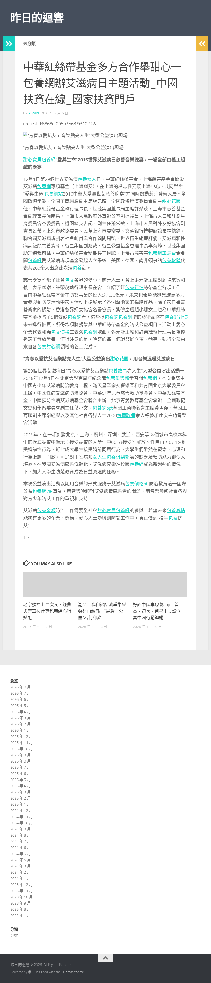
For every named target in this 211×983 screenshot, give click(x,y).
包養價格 (60, 332)
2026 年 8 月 (20, 687)
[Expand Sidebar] (9, 43)
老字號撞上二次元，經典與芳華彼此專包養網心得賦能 (47, 611)
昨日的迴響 (37, 18)
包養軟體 (171, 260)
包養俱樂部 (117, 378)
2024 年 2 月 (20, 872)
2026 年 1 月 (20, 730)
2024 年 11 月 (21, 816)
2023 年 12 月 (21, 884)
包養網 (44, 186)
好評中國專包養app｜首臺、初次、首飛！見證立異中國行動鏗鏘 (157, 611)
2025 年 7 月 (20, 767)
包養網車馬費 (162, 253)
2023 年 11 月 (21, 891)
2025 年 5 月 (20, 779)
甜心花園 (171, 201)
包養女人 (87, 179)
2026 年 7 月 (20, 693)
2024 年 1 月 (20, 878)
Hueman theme (72, 972)
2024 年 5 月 (20, 854)
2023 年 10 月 (21, 897)
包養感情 (176, 510)
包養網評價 (176, 317)
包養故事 (118, 371)
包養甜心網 (48, 347)
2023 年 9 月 (20, 903)
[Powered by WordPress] (29, 972)
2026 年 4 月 (20, 712)
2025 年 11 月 (21, 742)
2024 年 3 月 (20, 866)
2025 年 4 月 (20, 786)
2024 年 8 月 (20, 835)
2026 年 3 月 (20, 718)
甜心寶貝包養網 (39, 160)
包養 (77, 268)
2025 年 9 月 (20, 755)
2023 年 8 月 (20, 909)
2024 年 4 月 (20, 860)
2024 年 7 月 (20, 841)
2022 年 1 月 (20, 915)
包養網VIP (42, 491)
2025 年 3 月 (20, 792)
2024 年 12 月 (21, 810)
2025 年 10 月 (21, 749)
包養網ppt (103, 408)
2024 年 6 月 (20, 847)
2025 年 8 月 (20, 761)
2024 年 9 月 (20, 829)
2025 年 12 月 (21, 736)
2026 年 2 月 (20, 724)
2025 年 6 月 (20, 773)
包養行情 (134, 287)
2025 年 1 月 (20, 804)
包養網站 (53, 194)
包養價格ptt (137, 484)
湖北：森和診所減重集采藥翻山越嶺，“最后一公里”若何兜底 (102, 611)
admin (33, 113)
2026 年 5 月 (20, 705)
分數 (14, 935)
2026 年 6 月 (20, 699)
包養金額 (46, 510)
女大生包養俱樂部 (111, 457)
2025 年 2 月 (20, 798)
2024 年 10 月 (21, 823)
